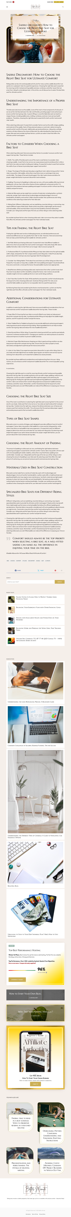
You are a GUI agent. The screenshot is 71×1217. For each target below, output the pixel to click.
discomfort (31, 560)
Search (8, 577)
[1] (11, 599)
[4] (11, 630)
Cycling (24, 560)
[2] (11, 609)
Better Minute (42, 1210)
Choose (12, 560)
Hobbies (35, 20)
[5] (11, 640)
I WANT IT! (35, 1084)
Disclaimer (28, 1214)
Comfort (18, 560)
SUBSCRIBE (55, 2)
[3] (11, 620)
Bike (8, 560)
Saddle (38, 560)
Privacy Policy (42, 1214)
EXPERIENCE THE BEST (17, 979)
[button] (7, 7)
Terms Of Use (35, 1214)
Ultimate (47, 560)
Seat (42, 560)
